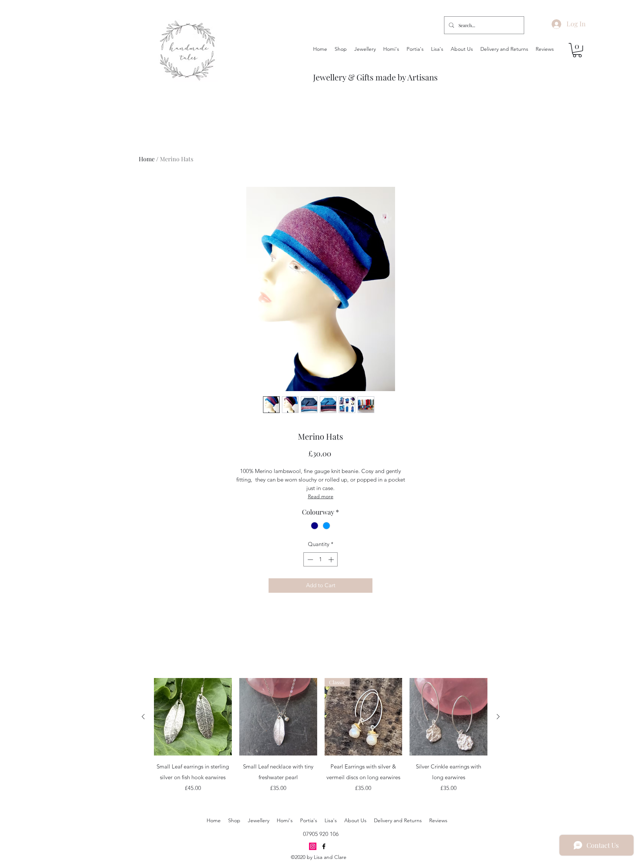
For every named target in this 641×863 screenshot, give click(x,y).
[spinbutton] (321, 559)
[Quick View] (193, 717)
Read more (320, 496)
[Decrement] (310, 559)
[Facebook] (324, 846)
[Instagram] (312, 846)
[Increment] (332, 559)
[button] (577, 50)
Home (147, 159)
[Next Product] (498, 716)
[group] (321, 740)
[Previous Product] (143, 716)
